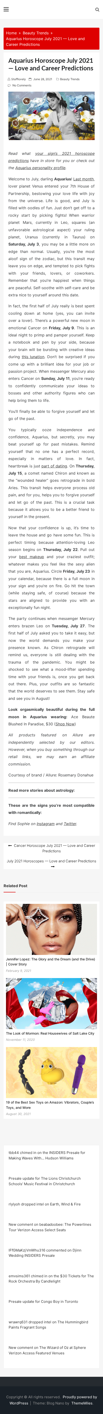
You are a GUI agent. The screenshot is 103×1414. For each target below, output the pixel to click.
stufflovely (18, 79)
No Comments (21, 85)
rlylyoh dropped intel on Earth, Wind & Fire (45, 1204)
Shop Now (65, 724)
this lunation (33, 356)
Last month (83, 179)
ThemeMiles (81, 1403)
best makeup (31, 556)
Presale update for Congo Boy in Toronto (43, 1301)
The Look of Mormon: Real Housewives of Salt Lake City (50, 1033)
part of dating (54, 466)
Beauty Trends (70, 79)
